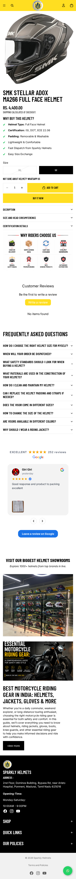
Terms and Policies (38, 865)
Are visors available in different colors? (29, 421)
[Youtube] (18, 811)
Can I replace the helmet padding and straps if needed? (33, 395)
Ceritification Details (15, 226)
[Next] (42, 521)
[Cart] (72, 5)
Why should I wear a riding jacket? (26, 430)
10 (51, 632)
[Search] (12, 5)
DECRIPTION (9, 209)
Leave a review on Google (38, 533)
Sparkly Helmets (42, 857)
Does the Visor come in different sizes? (28, 405)
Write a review (38, 302)
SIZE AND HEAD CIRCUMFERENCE (19, 217)
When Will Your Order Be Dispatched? (27, 354)
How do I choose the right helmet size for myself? (35, 346)
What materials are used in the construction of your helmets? (34, 375)
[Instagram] (11, 811)
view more (13, 745)
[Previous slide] (8, 605)
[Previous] (33, 521)
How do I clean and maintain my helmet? (28, 385)
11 (55, 632)
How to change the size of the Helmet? (28, 413)
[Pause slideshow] (15, 632)
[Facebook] (5, 811)
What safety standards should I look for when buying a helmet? (33, 363)
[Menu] (4, 5)
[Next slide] (67, 605)
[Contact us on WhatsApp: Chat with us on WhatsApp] (67, 870)
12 (58, 632)
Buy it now (38, 198)
